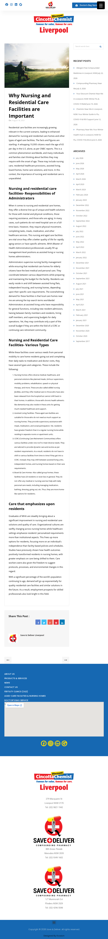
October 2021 (81, 273)
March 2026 (81, 179)
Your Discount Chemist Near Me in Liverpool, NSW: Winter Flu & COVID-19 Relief (88, 98)
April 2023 (80, 184)
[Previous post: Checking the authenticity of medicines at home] (7, 660)
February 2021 (82, 315)
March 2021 (81, 310)
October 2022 (81, 215)
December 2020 (82, 325)
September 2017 (83, 341)
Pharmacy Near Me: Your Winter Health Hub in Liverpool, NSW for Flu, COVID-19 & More (88, 134)
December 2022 (82, 205)
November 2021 (82, 268)
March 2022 (81, 252)
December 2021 (82, 262)
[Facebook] (6, 4)
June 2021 (80, 294)
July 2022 (79, 231)
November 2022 (82, 210)
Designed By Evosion (54, 935)
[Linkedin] (16, 4)
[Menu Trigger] (101, 5)
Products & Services (15, 678)
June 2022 (80, 236)
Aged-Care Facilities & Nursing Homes (25, 695)
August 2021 (81, 283)
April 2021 (80, 304)
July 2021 (79, 289)
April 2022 (80, 247)
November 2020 (82, 330)
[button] (54, 922)
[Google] (20, 4)
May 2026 (80, 168)
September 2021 (83, 278)
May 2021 (80, 299)
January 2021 (81, 320)
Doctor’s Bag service (16, 700)
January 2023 (81, 200)
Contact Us (11, 687)
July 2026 (79, 158)
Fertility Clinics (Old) (16, 691)
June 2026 (80, 163)
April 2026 (80, 174)
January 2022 (81, 257)
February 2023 (82, 194)
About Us (9, 674)
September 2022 (83, 221)
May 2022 (80, 242)
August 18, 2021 (18, 120)
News (7, 682)
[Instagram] (11, 4)
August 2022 (81, 226)
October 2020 (81, 336)
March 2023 (81, 189)
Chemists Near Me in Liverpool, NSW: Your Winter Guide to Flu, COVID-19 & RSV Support (87, 114)
